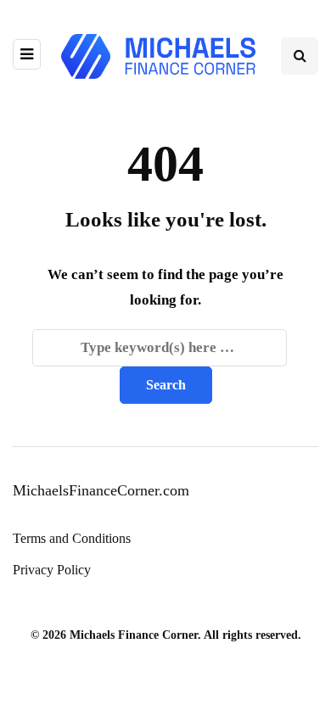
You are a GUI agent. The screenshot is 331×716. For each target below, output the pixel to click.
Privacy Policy (52, 569)
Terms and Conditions (72, 538)
